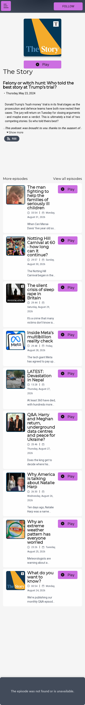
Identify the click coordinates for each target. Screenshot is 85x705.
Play (45, 64)
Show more (16, 132)
